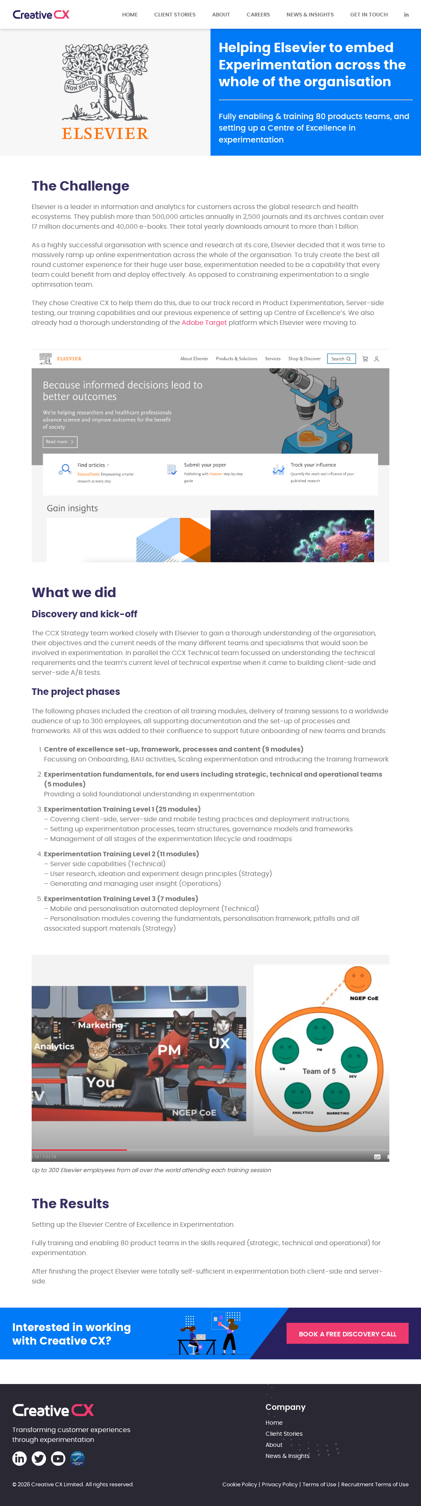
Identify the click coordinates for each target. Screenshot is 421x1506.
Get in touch (369, 14)
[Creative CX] (41, 14)
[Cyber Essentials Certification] (77, 1458)
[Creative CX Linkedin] (406, 14)
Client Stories (175, 14)
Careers (258, 14)
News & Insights (310, 14)
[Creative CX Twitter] (39, 1458)
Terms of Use (319, 1484)
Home (130, 14)
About (221, 14)
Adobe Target (204, 323)
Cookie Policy (239, 1484)
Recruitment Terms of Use (375, 1484)
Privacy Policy (280, 1484)
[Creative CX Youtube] (58, 1458)
